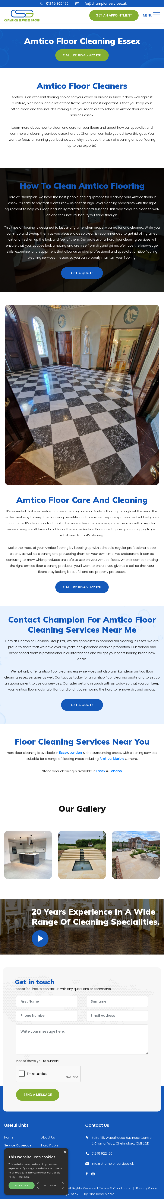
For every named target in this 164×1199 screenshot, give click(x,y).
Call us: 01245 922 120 (82, 55)
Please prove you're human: (37, 1061)
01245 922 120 (57, 4)
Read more (23, 1176)
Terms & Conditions (114, 1188)
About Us (48, 1137)
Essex (63, 752)
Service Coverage (17, 1145)
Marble (118, 758)
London (76, 752)
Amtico (105, 758)
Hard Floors (50, 1145)
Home (8, 1137)
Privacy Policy (146, 1188)
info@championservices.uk (104, 4)
